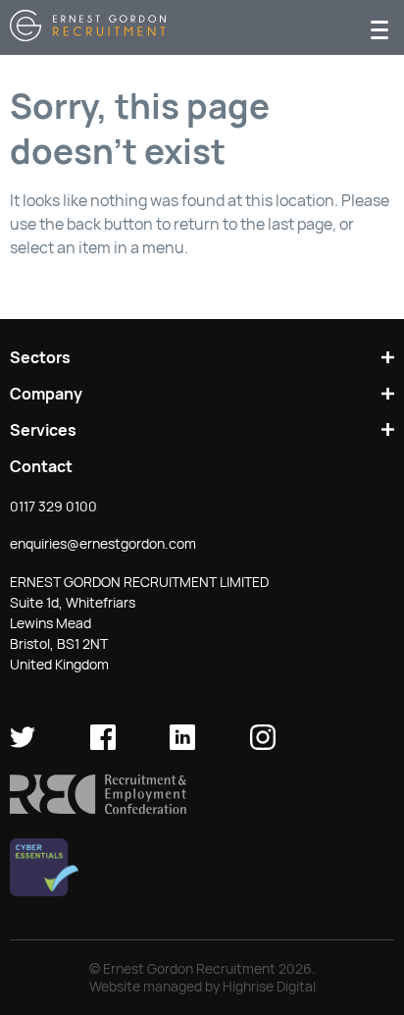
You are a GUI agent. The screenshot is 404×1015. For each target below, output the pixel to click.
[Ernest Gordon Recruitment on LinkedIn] (182, 745)
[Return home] (88, 36)
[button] (98, 809)
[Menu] (379, 28)
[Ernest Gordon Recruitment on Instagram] (263, 745)
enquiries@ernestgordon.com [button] (103, 544)
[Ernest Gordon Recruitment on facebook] (103, 745)
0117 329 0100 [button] (53, 506)
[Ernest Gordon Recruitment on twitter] (22, 745)
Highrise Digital (269, 986)
